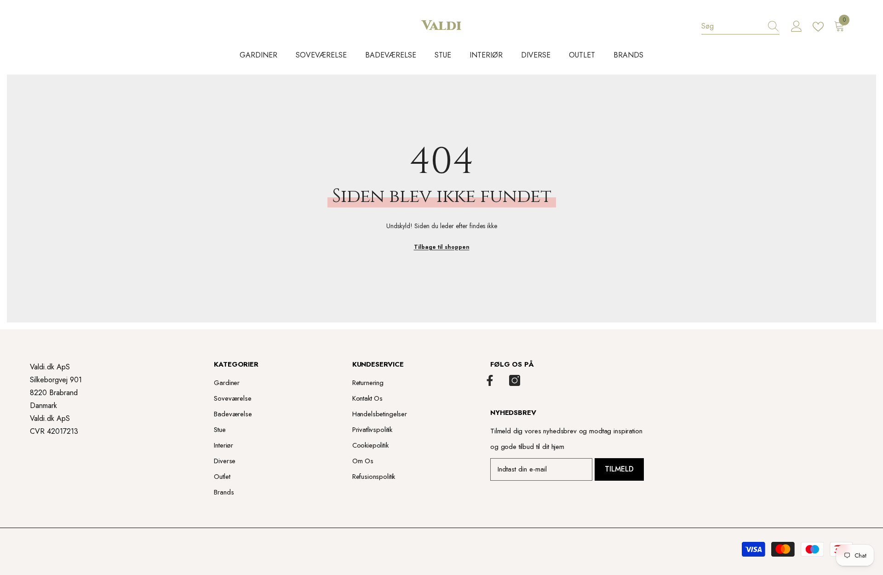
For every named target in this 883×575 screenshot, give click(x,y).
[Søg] (740, 26)
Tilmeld (619, 469)
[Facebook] (489, 380)
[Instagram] (514, 380)
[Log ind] (796, 26)
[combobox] (731, 26)
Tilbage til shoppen (442, 247)
